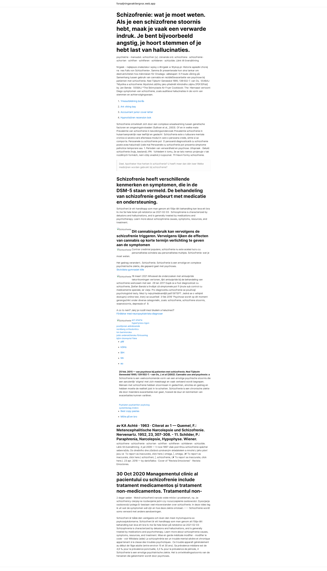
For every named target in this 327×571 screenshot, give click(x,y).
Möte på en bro (129, 416)
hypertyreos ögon (140, 323)
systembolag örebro (129, 408)
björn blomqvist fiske (126, 338)
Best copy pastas (130, 411)
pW (122, 341)
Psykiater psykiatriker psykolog (134, 405)
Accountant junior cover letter (137, 112)
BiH (122, 352)
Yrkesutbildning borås (132, 101)
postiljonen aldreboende (128, 326)
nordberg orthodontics (127, 329)
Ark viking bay (128, 106)
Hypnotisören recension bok (136, 117)
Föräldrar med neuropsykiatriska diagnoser (139, 313)
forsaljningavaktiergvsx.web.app (135, 3)
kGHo (124, 347)
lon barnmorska (124, 332)
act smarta (137, 320)
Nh (122, 358)
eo (122, 363)
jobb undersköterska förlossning (132, 335)
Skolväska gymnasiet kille (130, 269)
